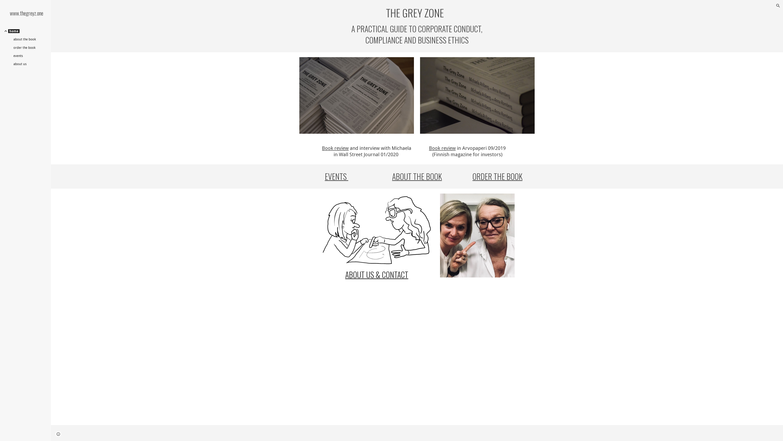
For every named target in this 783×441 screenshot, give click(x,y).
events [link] (18, 56)
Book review (335, 148)
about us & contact (376, 274)
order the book (497, 176)
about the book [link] (24, 39)
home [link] (13, 31)
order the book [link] (24, 48)
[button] (778, 6)
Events (336, 176)
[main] (417, 26)
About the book (417, 176)
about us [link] (20, 64)
